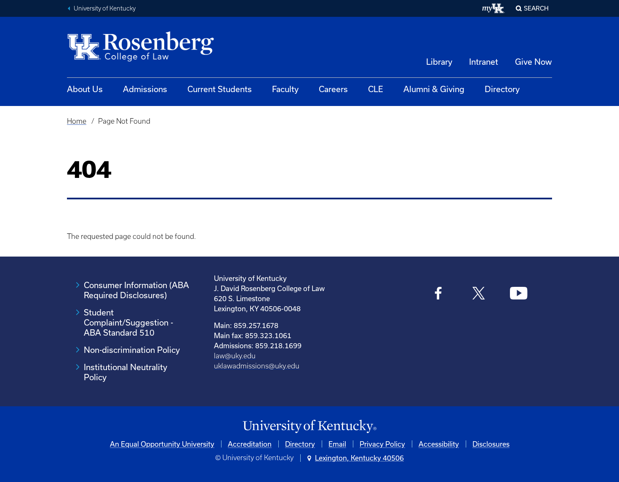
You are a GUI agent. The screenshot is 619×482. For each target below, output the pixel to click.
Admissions (145, 89)
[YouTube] (518, 294)
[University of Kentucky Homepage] (309, 427)
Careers (333, 89)
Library (439, 61)
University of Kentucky (105, 8)
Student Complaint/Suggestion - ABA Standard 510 (128, 322)
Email (337, 444)
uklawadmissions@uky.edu (256, 366)
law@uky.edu (235, 356)
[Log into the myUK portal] (493, 8)
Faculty (285, 89)
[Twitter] (478, 294)
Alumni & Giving (433, 89)
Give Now (533, 61)
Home (76, 121)
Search (536, 8)
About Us (85, 89)
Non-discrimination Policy (132, 350)
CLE (375, 89)
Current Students (219, 89)
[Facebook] (438, 294)
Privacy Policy (382, 444)
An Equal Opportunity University (162, 444)
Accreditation (250, 444)
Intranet (483, 61)
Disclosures (491, 444)
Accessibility (439, 444)
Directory (502, 89)
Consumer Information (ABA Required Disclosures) (136, 290)
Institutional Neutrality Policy (125, 372)
